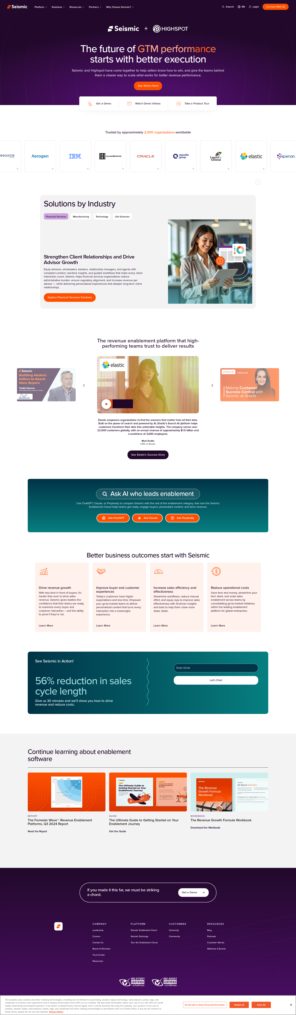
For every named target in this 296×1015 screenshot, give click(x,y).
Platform (39, 7)
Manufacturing (81, 216)
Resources (76, 7)
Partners (94, 7)
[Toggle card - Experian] (283, 169)
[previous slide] (84, 385)
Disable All (239, 1005)
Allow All (261, 1005)
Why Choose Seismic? (118, 7)
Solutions (57, 7)
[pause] (258, 182)
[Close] (291, 1004)
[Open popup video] (106, 404)
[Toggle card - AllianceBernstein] (107, 169)
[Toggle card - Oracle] (142, 169)
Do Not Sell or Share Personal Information (205, 1005)
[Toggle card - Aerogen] (37, 169)
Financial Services (56, 216)
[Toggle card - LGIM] (212, 169)
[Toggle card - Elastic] (247, 169)
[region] (148, 1005)
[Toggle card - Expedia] (177, 169)
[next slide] (212, 385)
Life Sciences (122, 216)
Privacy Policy (56, 1012)
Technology (102, 216)
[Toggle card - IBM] (72, 169)
